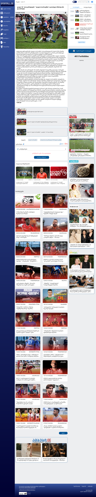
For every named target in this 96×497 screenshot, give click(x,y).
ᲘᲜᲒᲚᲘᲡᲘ (36, 256)
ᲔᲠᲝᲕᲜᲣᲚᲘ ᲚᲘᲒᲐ (34, 351)
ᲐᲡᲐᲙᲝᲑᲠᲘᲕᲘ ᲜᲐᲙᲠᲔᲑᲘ (32, 209)
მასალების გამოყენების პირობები (27, 487)
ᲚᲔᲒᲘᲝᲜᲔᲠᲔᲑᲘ (62, 256)
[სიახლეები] (41, 440)
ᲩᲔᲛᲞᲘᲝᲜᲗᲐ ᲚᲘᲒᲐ (34, 304)
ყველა (63, 433)
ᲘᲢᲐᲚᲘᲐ (64, 280)
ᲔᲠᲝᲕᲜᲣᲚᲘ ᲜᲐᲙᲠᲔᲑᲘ (33, 423)
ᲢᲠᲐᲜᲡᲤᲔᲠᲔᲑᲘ (35, 233)
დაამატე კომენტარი (41, 157)
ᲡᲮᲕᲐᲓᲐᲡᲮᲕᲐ (63, 209)
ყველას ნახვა (82, 42)
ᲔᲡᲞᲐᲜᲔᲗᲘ (64, 304)
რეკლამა (84, 486)
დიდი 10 (23, 1)
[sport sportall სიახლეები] (92, 2)
